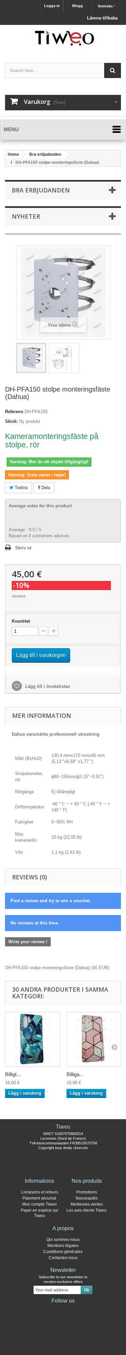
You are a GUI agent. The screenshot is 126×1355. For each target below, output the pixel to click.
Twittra (20, 487)
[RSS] (84, 1310)
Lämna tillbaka (102, 18)
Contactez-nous (63, 1257)
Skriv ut (23, 547)
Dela (45, 487)
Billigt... (12, 1074)
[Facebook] (41, 1310)
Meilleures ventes (87, 1204)
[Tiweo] (63, 38)
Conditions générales (63, 1251)
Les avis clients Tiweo (87, 1210)
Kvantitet (21, 621)
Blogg (77, 6)
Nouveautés (87, 1198)
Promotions (86, 1192)
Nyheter (26, 216)
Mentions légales (63, 1245)
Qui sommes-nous (63, 1239)
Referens (14, 411)
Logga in (52, 6)
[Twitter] (52, 1310)
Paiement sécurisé (39, 1198)
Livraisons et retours (39, 1192)
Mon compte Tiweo (39, 1204)
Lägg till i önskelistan (47, 686)
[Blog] (74, 1310)
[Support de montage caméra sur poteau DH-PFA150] (31, 358)
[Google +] (63, 1310)
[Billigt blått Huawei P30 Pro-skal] (32, 1039)
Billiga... (75, 1074)
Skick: (11, 421)
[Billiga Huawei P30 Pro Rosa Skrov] (94, 1039)
